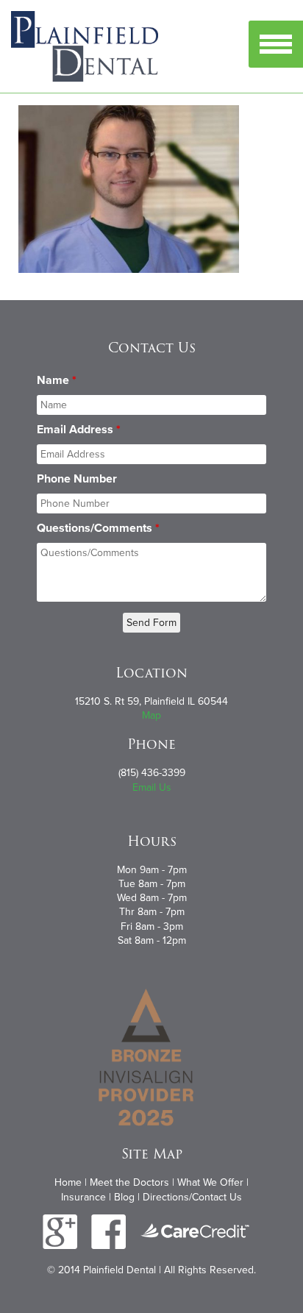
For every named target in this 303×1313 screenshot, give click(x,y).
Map (151, 715)
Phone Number (77, 479)
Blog (124, 1197)
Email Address (79, 429)
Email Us (151, 787)
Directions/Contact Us (192, 1197)
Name (56, 380)
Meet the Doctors (129, 1182)
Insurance (83, 1197)
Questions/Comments (98, 528)
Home (68, 1182)
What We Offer (210, 1182)
